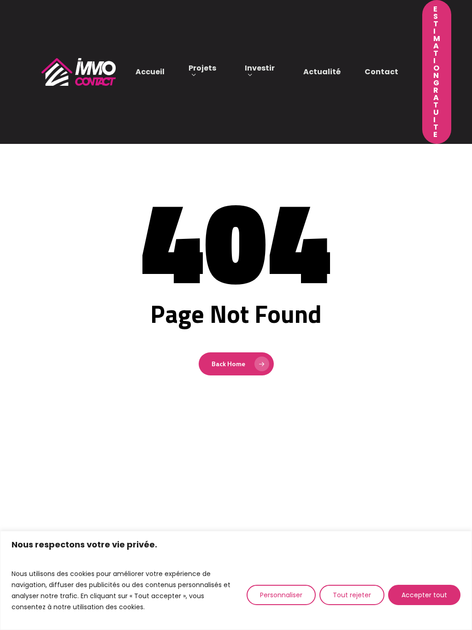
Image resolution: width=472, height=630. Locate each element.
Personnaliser (281, 595)
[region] (236, 580)
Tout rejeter (352, 595)
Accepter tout (424, 595)
